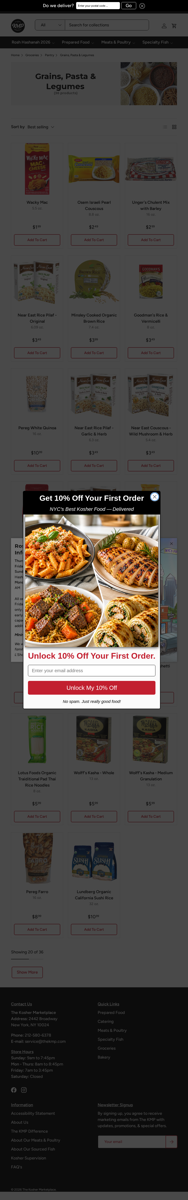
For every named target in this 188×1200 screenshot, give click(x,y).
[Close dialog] (155, 497)
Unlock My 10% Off (91, 687)
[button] (140, 5)
